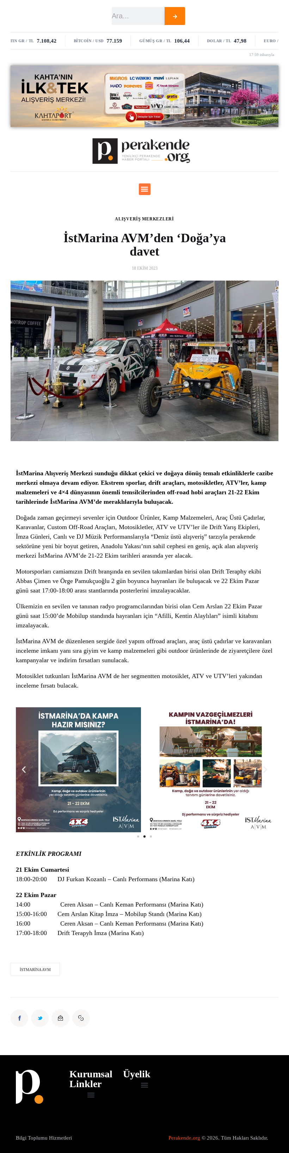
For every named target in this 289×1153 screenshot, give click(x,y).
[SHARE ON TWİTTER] (40, 1018)
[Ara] (175, 16)
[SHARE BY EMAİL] (60, 1018)
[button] (144, 189)
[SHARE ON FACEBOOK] (19, 1018)
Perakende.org (184, 1138)
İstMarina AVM (35, 969)
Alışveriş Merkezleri (144, 219)
